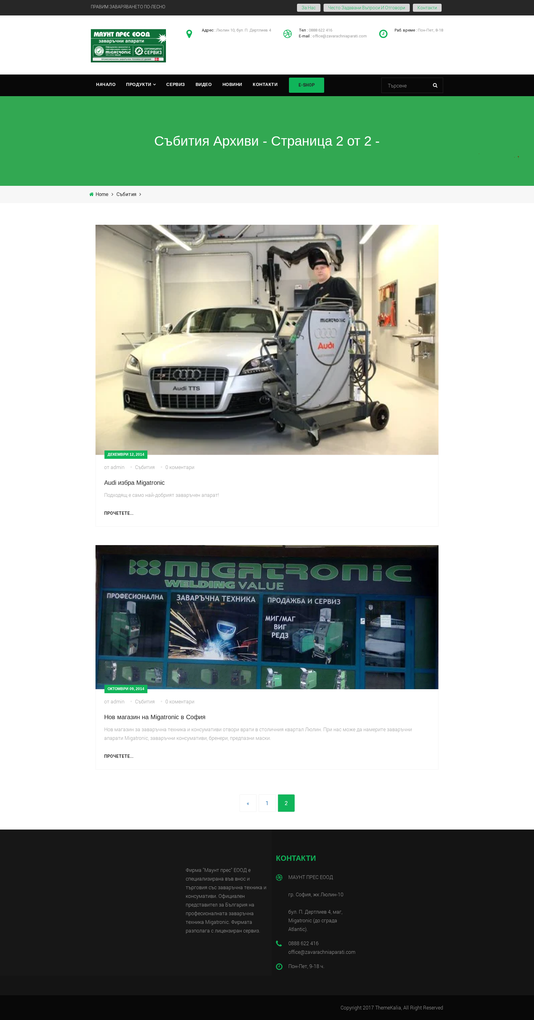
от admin (114, 467)
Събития (126, 194)
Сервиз (175, 84)
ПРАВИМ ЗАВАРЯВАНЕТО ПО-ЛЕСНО (128, 6)
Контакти (427, 7)
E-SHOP (307, 85)
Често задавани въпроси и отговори (366, 7)
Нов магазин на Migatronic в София (155, 717)
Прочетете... (119, 513)
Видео (204, 84)
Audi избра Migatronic (134, 482)
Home (101, 194)
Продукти (138, 84)
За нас (309, 7)
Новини (232, 84)
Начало (106, 84)
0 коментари (179, 467)
